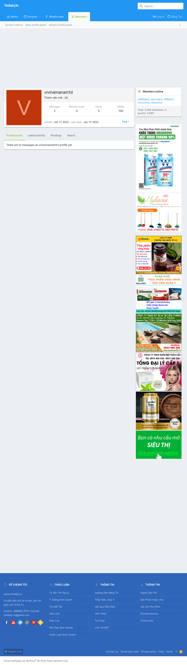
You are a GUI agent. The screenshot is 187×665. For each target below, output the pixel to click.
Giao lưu (54, 620)
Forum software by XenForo (36, 660)
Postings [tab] (56, 135)
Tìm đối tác (55, 606)
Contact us (112, 651)
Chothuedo (146, 620)
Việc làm (54, 613)
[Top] (176, 651)
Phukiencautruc (149, 613)
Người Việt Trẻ (148, 592)
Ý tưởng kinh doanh (60, 599)
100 (121, 111)
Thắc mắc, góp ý (105, 599)
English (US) (14, 651)
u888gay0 (143, 99)
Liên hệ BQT (102, 627)
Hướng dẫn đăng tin (107, 592)
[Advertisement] (93, 59)
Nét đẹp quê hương (61, 627)
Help (161, 651)
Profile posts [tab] (14, 135)
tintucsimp (144, 102)
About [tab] (71, 135)
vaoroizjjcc (156, 99)
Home (169, 651)
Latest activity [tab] (36, 135)
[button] (40, 16)
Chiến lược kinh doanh (62, 634)
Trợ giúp (100, 620)
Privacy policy (148, 651)
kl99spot (169, 99)
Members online (153, 91)
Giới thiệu (100, 613)
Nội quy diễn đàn (105, 606)
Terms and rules (130, 651)
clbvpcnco (157, 102)
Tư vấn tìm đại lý (59, 592)
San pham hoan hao (152, 599)
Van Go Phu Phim (150, 606)
